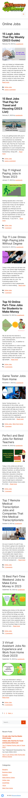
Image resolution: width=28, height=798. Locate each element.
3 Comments (8, 705)
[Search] (23, 722)
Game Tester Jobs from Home (14, 377)
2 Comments (8, 567)
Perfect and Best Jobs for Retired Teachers (13, 439)
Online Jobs (8, 87)
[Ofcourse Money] (14, 6)
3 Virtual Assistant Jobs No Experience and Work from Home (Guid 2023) (14, 649)
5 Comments (8, 367)
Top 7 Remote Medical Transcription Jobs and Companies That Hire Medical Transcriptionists (12, 510)
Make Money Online (8, 777)
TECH (4, 785)
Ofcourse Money (16, 795)
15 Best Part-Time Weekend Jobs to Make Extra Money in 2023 (13, 581)
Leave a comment (10, 89)
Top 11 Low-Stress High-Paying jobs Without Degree (14, 240)
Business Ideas (7, 772)
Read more (5, 82)
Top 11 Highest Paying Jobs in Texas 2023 (11, 173)
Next (10, 713)
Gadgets (5, 775)
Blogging (5, 769)
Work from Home (18, 424)
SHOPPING (5, 783)
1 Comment (8, 228)
